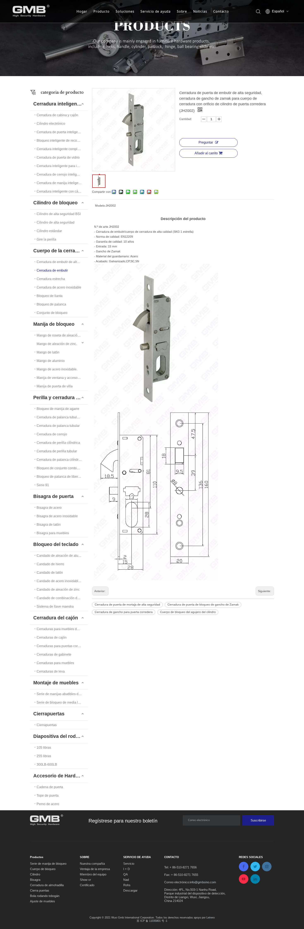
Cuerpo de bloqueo (42, 869)
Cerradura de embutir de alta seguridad (62, 262)
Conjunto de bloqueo (52, 313)
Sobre (182, 11)
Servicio (128, 863)
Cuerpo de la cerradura (59, 250)
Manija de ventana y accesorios (60, 378)
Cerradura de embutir (52, 270)
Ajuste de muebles (42, 901)
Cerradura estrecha (51, 279)
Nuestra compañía (92, 863)
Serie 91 (43, 485)
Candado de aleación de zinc (58, 589)
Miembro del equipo (93, 874)
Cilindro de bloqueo (55, 202)
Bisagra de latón (49, 524)
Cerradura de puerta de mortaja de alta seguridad (127, 604)
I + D (126, 869)
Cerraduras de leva (51, 671)
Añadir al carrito (206, 153)
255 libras (44, 756)
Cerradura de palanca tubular (58, 425)
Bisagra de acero (49, 507)
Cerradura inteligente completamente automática (62, 149)
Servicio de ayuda (155, 11)
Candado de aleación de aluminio (61, 555)
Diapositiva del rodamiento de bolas (60, 736)
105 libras (44, 747)
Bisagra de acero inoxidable (57, 516)
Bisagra (35, 879)
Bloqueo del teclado (55, 544)
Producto (101, 11)
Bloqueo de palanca (51, 304)
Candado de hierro (50, 564)
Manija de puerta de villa (55, 386)
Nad (126, 879)
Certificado (87, 885)
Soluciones (125, 11)
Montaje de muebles (56, 682)
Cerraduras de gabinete (54, 654)
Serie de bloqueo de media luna (60, 702)
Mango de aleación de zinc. (57, 344)
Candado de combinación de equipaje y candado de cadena (62, 598)
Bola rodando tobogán (44, 896)
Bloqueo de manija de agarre (58, 409)
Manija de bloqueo (53, 324)
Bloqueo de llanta (49, 296)
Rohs (126, 885)
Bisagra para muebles (53, 533)
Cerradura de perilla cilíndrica (58, 442)
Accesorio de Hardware (59, 775)
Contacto (221, 11)
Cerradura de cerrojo (52, 434)
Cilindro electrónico (51, 123)
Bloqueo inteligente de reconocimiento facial (62, 140)
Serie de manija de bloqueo (48, 863)
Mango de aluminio (51, 361)
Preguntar (206, 142)
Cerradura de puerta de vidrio (58, 157)
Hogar (82, 11)
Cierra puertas (39, 890)
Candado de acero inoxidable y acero (62, 581)
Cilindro (35, 874)
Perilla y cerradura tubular (60, 397)
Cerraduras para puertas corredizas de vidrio (62, 646)
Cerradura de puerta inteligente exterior (62, 132)
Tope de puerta (48, 795)
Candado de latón (50, 572)
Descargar (130, 890)
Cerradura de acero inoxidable (59, 287)
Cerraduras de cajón (52, 637)
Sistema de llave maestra (55, 606)
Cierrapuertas (49, 713)
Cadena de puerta (50, 787)
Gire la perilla (46, 239)
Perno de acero (48, 804)
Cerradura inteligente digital (60, 104)
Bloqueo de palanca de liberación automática (62, 476)
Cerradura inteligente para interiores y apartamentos (62, 166)
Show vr (85, 879)
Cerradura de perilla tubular (57, 451)
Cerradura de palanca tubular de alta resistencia (62, 417)
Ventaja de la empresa (95, 869)
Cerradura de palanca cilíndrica (60, 459)
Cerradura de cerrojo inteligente (60, 174)
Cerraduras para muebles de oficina (62, 629)
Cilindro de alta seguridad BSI (59, 214)
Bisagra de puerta (53, 496)
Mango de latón (48, 352)
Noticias (200, 11)
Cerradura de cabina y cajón (57, 115)
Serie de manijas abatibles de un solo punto (62, 694)
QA (125, 874)
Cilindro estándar (49, 231)
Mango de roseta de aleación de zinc (62, 335)
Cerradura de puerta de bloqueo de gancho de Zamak (203, 604)
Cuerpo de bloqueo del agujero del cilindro (188, 612)
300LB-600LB (47, 764)
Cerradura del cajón (55, 617)
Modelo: (100, 205)
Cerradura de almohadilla (47, 885)
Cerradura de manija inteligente (60, 183)
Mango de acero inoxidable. (57, 369)
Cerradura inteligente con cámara (61, 191)
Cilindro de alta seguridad (55, 222)
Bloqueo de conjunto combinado (60, 468)
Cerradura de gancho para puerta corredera (124, 612)
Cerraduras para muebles (55, 663)
